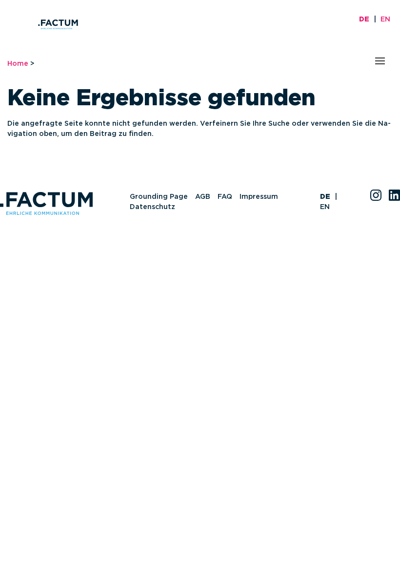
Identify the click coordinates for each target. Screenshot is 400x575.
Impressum (259, 197)
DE (364, 19)
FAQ (225, 197)
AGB (202, 197)
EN (385, 19)
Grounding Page (159, 197)
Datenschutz (152, 207)
